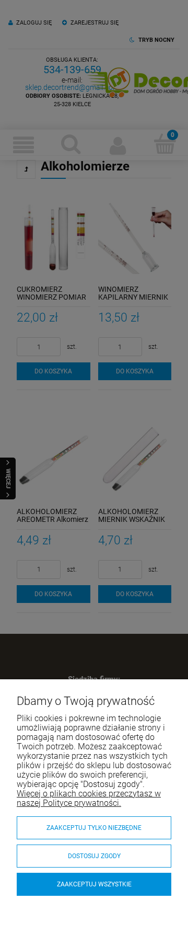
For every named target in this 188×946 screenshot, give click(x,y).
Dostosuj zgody (94, 856)
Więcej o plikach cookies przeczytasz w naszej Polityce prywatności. (89, 798)
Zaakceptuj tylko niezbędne (94, 827)
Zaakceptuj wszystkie (94, 884)
